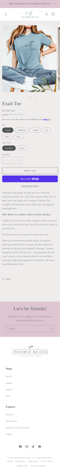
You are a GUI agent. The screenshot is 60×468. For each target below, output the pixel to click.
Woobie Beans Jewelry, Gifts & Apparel (28, 458)
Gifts (8, 396)
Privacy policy (33, 461)
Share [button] (8, 279)
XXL (7, 136)
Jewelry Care (11, 421)
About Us (10, 414)
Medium (21, 130)
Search (9, 376)
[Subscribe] (51, 328)
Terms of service (47, 461)
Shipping (5, 114)
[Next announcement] (54, 4)
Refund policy (20, 461)
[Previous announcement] (5, 4)
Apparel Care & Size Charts (18, 427)
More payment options (30, 186)
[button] (6, 14)
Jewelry (9, 383)
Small (7, 130)
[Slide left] (23, 97)
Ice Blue (9, 148)
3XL (18, 136)
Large (35, 130)
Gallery (9, 434)
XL (47, 130)
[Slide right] (36, 97)
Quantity (5, 154)
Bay (22, 148)
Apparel (9, 389)
